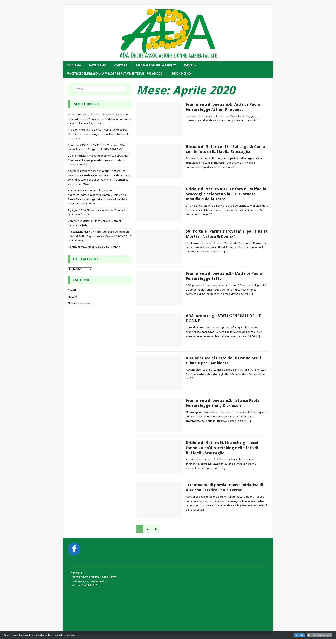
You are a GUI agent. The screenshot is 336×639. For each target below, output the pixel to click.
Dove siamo (97, 65)
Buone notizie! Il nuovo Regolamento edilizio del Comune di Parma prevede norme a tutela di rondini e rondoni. (98, 160)
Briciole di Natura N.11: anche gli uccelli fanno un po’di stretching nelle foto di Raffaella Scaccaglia (223, 447)
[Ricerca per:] (99, 89)
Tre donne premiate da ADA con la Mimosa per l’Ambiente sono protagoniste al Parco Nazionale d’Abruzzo (98, 134)
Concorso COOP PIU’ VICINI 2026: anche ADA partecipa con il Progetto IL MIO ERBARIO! (96, 147)
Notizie (72, 296)
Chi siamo (74, 65)
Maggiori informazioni (319, 635)
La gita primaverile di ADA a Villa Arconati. (94, 247)
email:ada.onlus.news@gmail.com (90, 581)
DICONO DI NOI (182, 74)
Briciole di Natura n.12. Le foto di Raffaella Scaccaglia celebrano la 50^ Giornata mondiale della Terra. (226, 194)
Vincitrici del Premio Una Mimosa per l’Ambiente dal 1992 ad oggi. (115, 74)
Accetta (299, 635)
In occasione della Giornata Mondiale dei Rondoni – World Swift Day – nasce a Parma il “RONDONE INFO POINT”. (99, 236)
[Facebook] (74, 549)
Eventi (188, 65)
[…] (235, 167)
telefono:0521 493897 (84, 585)
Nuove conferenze (79, 303)
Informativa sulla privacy (156, 65)
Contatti (121, 65)
